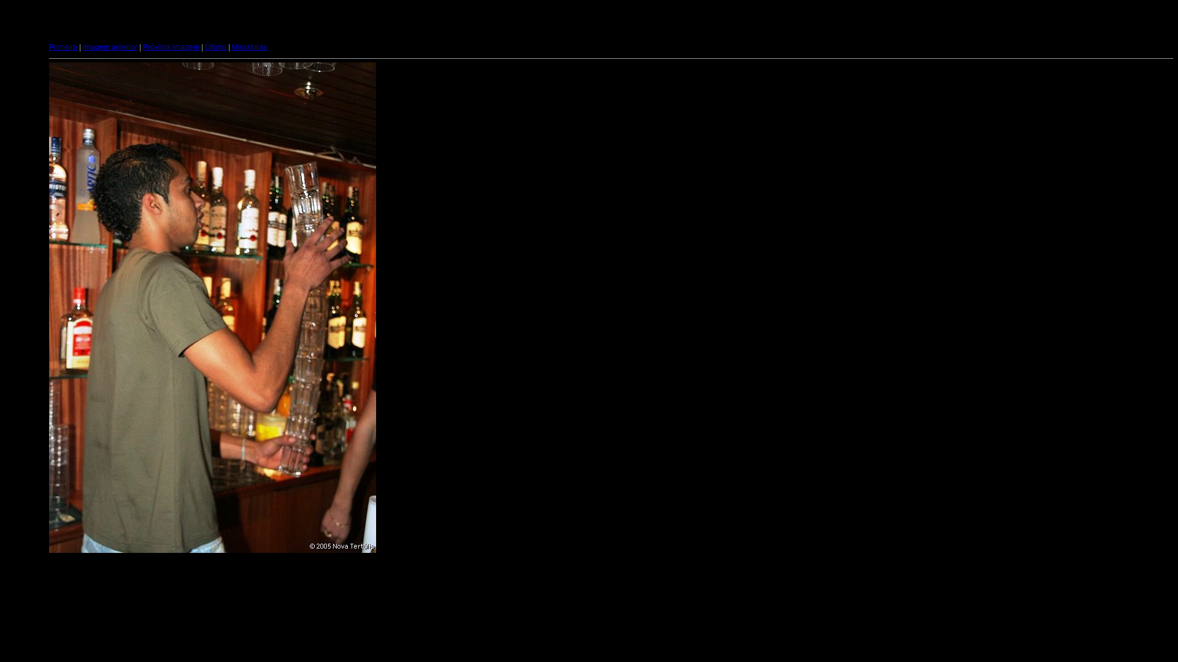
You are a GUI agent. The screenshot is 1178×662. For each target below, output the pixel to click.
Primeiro (63, 47)
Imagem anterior (110, 47)
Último (215, 47)
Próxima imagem (171, 47)
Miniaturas (249, 47)
